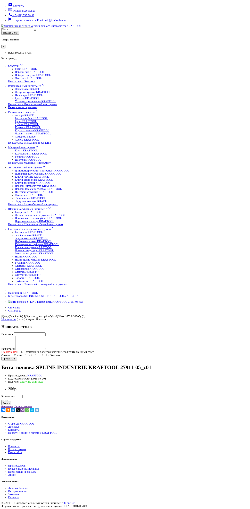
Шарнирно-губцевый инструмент (30, 209)
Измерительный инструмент (26, 85)
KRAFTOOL (34, 375)
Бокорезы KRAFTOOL (28, 212)
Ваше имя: (7, 334)
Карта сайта (15, 452)
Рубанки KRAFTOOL (27, 262)
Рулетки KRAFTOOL (27, 98)
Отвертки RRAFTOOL (28, 78)
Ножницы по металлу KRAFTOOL (35, 259)
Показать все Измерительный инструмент (32, 104)
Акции (12, 474)
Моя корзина (8, 319)
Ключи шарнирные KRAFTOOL (34, 179)
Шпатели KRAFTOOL (28, 159)
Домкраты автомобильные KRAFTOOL (38, 173)
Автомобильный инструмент (27, 167)
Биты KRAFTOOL (26, 68)
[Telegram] (37, 410)
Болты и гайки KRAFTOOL (31, 118)
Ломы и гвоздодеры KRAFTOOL (34, 250)
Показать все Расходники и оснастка (29, 142)
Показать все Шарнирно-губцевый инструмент (35, 224)
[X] (18, 410)
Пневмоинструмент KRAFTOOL (34, 192)
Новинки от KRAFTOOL (23, 292)
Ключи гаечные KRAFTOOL (32, 176)
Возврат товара (17, 449)
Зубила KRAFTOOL (27, 124)
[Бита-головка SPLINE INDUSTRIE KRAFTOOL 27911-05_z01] (45, 301)
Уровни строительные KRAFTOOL (35, 101)
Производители (17, 465)
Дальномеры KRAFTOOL (30, 89)
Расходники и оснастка (23, 112)
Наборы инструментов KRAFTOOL (36, 185)
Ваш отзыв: (8, 348)
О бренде (69, 503)
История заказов (17, 491)
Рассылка (13, 497)
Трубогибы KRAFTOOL (29, 281)
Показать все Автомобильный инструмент (33, 204)
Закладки (13, 494)
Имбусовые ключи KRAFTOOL (33, 241)
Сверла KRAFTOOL (27, 139)
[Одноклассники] (8, 410)
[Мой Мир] (13, 410)
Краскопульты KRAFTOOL (31, 153)
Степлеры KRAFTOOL (28, 271)
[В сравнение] (6, 400)
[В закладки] (2, 400)
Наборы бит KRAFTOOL (30, 72)
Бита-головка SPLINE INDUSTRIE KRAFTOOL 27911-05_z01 (44, 296)
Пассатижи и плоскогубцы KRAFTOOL (38, 218)
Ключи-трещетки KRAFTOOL (33, 182)
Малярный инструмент (23, 147)
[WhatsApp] (27, 410)
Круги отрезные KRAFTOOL (32, 130)
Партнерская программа (22, 471)
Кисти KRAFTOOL (26, 150)
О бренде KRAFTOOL (21, 423)
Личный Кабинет (18, 488)
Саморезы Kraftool (25, 136)
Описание (14, 307)
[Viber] (22, 410)
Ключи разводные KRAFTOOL (33, 247)
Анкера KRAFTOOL (27, 115)
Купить (6, 403)
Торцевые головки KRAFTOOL (33, 201)
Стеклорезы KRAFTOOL (29, 268)
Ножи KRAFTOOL (26, 256)
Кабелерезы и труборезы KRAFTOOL (37, 244)
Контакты (14, 429)
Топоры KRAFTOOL (27, 278)
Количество (8, 396)
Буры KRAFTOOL (26, 121)
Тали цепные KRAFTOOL (30, 198)
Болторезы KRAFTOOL (29, 232)
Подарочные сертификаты (23, 468)
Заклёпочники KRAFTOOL (31, 235)
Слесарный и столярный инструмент (31, 229)
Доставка (13, 426)
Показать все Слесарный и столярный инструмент (37, 284)
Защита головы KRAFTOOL (31, 238)
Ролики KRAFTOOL (27, 156)
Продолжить (9, 358)
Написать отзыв (23, 406)
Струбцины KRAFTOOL (29, 274)
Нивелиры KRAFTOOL (29, 95)
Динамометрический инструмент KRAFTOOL (42, 170)
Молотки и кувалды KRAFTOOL (34, 253)
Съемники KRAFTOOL (29, 195)
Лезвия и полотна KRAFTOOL (33, 133)
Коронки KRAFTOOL (28, 127)
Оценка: (6, 355)
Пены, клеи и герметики (22, 107)
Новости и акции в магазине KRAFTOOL (32, 432)
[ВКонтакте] (3, 410)
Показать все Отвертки (21, 81)
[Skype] (32, 410)
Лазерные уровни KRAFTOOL (33, 92)
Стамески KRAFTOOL (28, 265)
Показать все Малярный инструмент (29, 162)
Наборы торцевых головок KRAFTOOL (38, 188)
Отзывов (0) (15, 310)
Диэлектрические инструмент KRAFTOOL (40, 215)
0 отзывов (7, 406)
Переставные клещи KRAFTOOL (34, 221)
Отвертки (15, 65)
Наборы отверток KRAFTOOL (33, 75)
